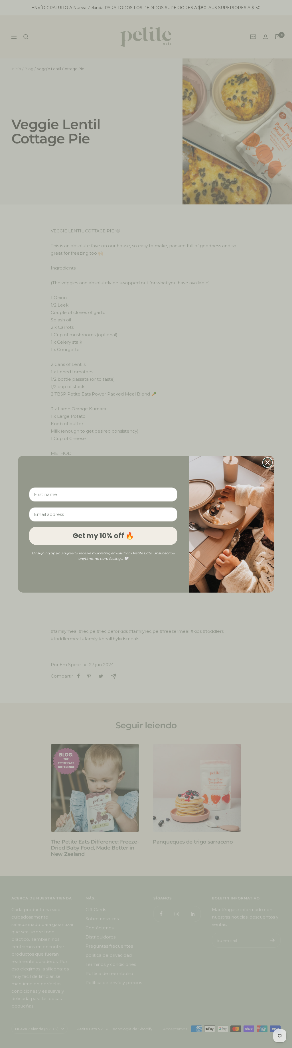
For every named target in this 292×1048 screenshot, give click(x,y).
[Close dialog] (267, 462)
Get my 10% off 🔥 (103, 535)
